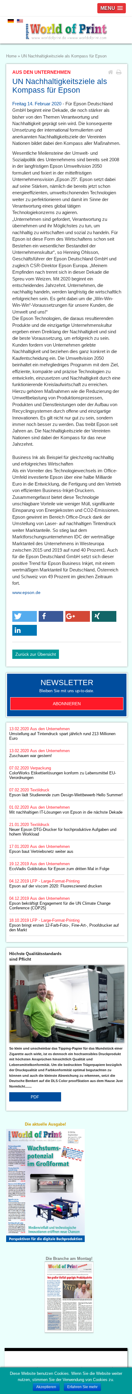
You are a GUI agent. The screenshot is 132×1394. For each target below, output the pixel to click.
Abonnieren (67, 703)
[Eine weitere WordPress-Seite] (66, 30)
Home (11, 56)
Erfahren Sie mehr (82, 1387)
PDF (35, 1096)
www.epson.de (26, 592)
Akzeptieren (46, 1387)
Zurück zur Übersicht (35, 654)
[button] (24, 616)
